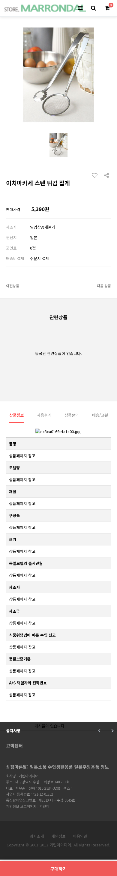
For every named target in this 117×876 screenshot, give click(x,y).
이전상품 (12, 285)
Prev (99, 731)
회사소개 (37, 836)
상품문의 (71, 415)
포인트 (11, 248)
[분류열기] (80, 8)
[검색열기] (93, 8)
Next (111, 731)
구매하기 (58, 869)
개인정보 (58, 836)
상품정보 (16, 415)
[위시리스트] (96, 175)
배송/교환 (100, 415)
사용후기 (44, 415)
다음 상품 (104, 285)
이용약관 (80, 836)
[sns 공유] (106, 175)
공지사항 (13, 730)
